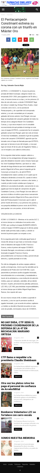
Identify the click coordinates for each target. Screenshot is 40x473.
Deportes (25, 464)
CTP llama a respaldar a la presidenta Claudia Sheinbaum (18, 359)
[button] (37, 9)
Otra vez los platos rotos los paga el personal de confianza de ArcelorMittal (18, 386)
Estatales (32, 464)
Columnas (20, 467)
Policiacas (17, 464)
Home (3, 15)
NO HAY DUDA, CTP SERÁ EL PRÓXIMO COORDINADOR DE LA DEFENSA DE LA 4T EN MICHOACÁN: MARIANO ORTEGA (20, 328)
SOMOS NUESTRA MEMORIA (18, 437)
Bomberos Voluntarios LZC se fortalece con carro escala (18, 414)
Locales (10, 464)
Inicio (5, 464)
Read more (18, 348)
